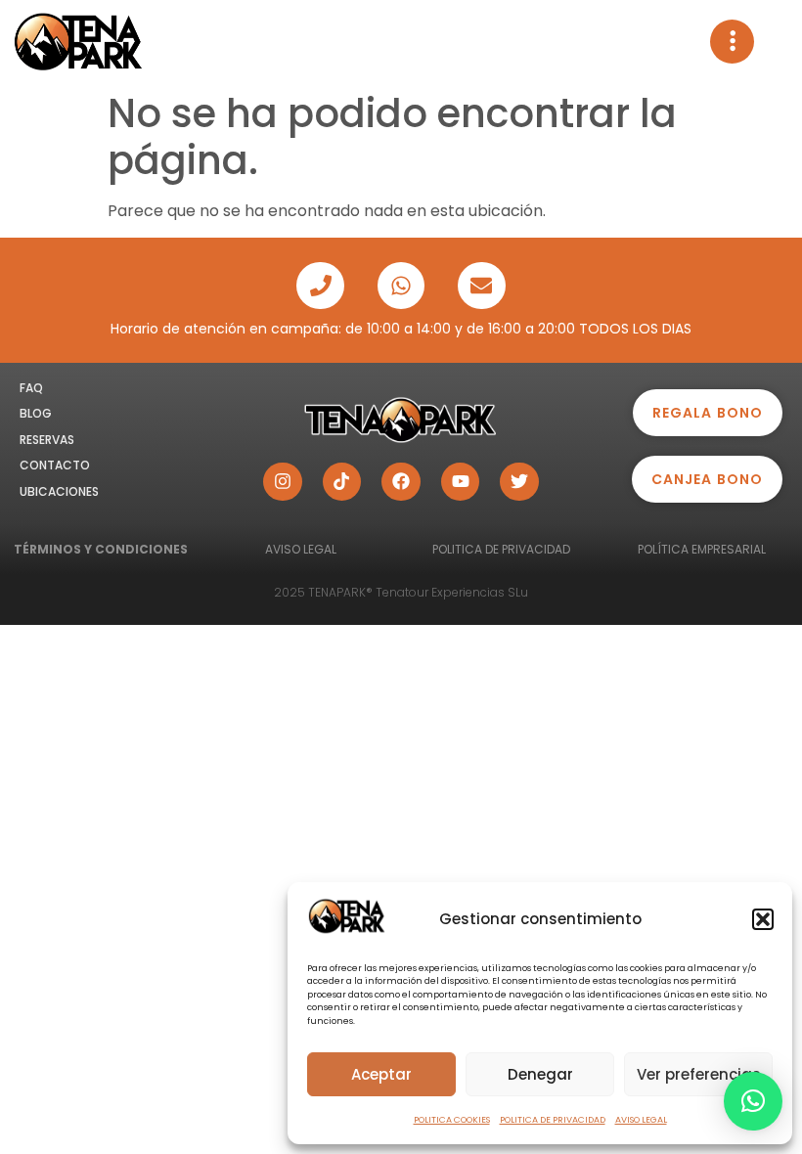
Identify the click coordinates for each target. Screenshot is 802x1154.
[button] (763, 919)
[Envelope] (481, 285)
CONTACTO (55, 465)
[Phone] (319, 285)
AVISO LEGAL (641, 1120)
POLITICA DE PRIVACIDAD (552, 1120)
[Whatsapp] (401, 285)
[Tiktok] (342, 482)
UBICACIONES (59, 491)
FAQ (31, 387)
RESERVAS (47, 439)
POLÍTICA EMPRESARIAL (702, 549)
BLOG (36, 413)
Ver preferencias (699, 1074)
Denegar (540, 1074)
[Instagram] (282, 482)
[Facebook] (401, 482)
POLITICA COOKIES (452, 1120)
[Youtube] (460, 482)
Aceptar (381, 1074)
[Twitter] (519, 482)
